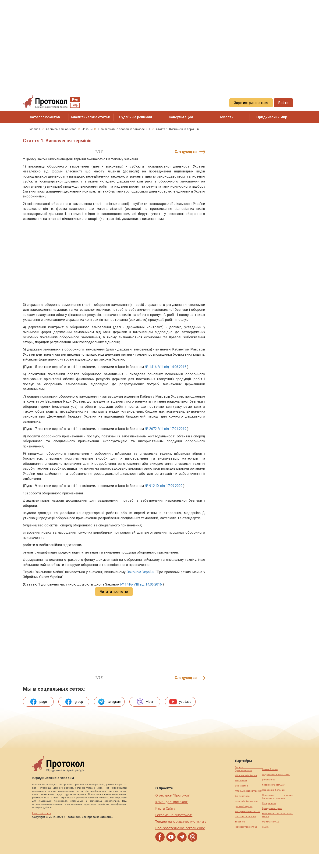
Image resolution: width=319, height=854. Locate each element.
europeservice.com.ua (247, 811)
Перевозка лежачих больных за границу (277, 796)
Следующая (186, 151)
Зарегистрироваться (251, 103)
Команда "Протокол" (171, 802)
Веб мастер (241, 785)
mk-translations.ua (245, 816)
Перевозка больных (273, 789)
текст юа (240, 821)
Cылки (265, 826)
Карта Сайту (165, 808)
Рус (75, 99)
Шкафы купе (269, 803)
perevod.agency (243, 806)
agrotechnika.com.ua (246, 801)
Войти (283, 103)
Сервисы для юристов (61, 129)
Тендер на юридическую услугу (180, 821)
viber (149, 702)
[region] (159, 42)
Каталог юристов (45, 117)
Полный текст (41, 813)
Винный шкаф (270, 769)
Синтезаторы (242, 795)
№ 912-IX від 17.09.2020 (163, 486)
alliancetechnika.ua (246, 775)
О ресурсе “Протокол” (172, 795)
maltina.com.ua (271, 821)
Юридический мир (271, 117)
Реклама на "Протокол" (173, 815)
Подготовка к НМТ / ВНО (276, 774)
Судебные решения (135, 117)
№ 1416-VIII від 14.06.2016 (165, 367)
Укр (75, 105)
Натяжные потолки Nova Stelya (277, 815)
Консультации (181, 117)
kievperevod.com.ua (246, 826)
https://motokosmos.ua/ (248, 790)
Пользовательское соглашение (180, 828)
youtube (185, 702)
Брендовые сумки (272, 808)
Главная (35, 129)
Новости (226, 117)
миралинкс (241, 780)
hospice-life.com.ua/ (273, 784)
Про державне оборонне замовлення (124, 129)
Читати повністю (114, 592)
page (43, 702)
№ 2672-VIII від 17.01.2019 (165, 429)
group (78, 702)
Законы (87, 129)
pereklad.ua (268, 779)
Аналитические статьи (90, 117)
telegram (114, 702)
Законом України (140, 572)
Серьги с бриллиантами (248, 769)
